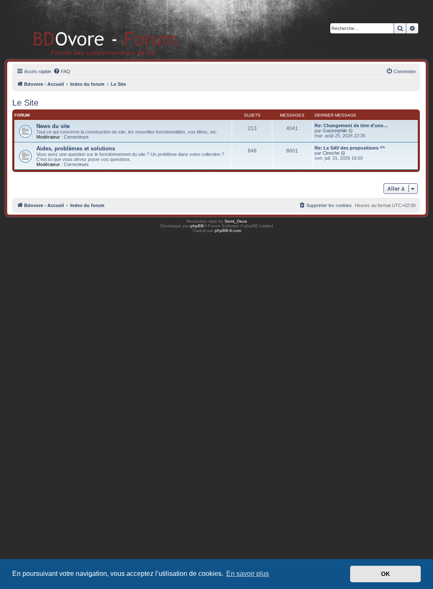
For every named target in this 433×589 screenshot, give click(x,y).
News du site (53, 126)
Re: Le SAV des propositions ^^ (350, 147)
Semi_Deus (236, 221)
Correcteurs (76, 136)
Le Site (25, 102)
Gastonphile (335, 130)
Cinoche (331, 152)
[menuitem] (61, 71)
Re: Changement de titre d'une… (351, 125)
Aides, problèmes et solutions (75, 148)
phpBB (197, 226)
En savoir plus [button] (247, 573)
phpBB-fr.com (228, 230)
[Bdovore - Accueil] (93, 29)
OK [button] (385, 573)
